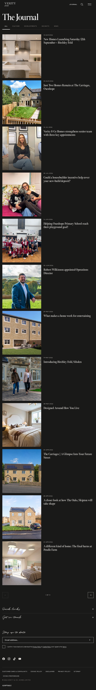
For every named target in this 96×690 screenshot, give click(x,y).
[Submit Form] (90, 640)
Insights (45, 26)
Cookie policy (36, 671)
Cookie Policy (47, 647)
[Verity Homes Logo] (10, 4)
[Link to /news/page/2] (91, 595)
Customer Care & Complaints (14, 671)
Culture (16, 26)
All (6, 26)
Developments (30, 26)
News (56, 26)
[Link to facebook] (3, 659)
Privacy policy (64, 671)
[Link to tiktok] (14, 659)
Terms (64, 647)
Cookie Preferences (11, 676)
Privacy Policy (37, 647)
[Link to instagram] (9, 659)
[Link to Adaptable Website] (48, 685)
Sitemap (77, 671)
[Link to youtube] (19, 659)
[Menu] (89, 4)
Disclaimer (50, 671)
